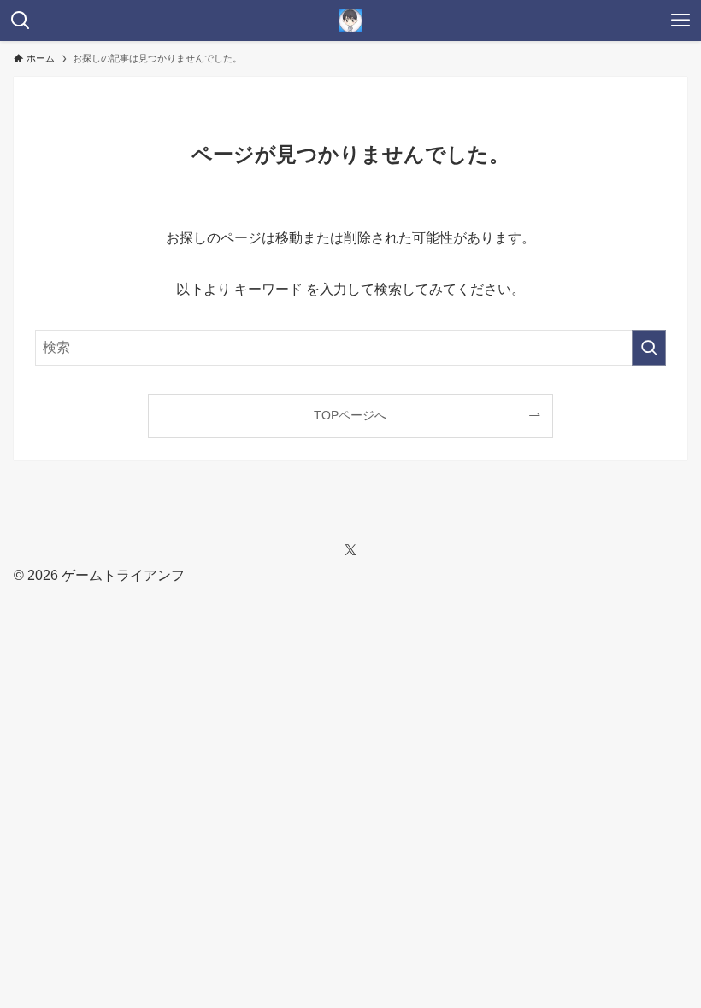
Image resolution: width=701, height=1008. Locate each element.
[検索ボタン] (20, 20)
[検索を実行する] (649, 348)
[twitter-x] (350, 550)
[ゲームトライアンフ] (350, 20)
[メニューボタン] (680, 20)
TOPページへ (350, 415)
